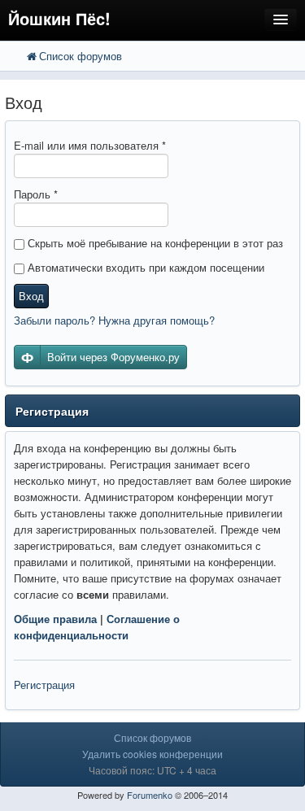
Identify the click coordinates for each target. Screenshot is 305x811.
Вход (31, 295)
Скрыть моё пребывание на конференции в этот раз (153, 243)
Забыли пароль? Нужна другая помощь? (114, 320)
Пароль (36, 194)
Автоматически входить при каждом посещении (144, 267)
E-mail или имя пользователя (90, 145)
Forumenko (149, 794)
